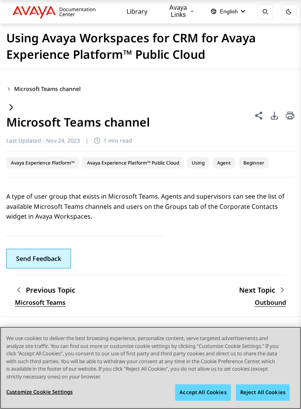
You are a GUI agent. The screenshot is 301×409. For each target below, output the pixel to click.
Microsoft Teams (40, 302)
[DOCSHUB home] (56, 12)
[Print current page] (290, 116)
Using (198, 162)
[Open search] (265, 12)
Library (137, 11)
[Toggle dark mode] (289, 12)
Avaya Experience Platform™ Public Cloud (133, 162)
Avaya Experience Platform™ (42, 162)
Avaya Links (178, 11)
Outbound (270, 302)
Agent (224, 162)
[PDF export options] (274, 115)
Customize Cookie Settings (39, 391)
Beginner (253, 162)
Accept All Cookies (203, 392)
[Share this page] (258, 115)
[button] (38, 258)
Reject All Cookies (262, 392)
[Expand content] (11, 108)
